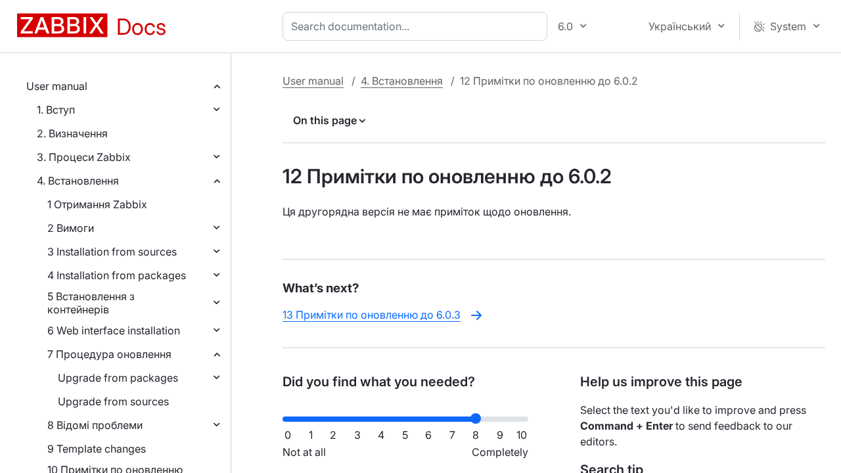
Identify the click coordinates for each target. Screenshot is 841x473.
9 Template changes (96, 448)
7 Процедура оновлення (109, 354)
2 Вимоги (70, 228)
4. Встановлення (78, 180)
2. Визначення (72, 133)
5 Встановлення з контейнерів (91, 303)
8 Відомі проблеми (95, 425)
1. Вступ (56, 109)
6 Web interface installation (113, 330)
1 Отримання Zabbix (97, 204)
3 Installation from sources (112, 251)
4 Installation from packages (116, 275)
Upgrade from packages (118, 377)
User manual (56, 86)
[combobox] (418, 26)
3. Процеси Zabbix (84, 157)
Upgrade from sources (113, 401)
